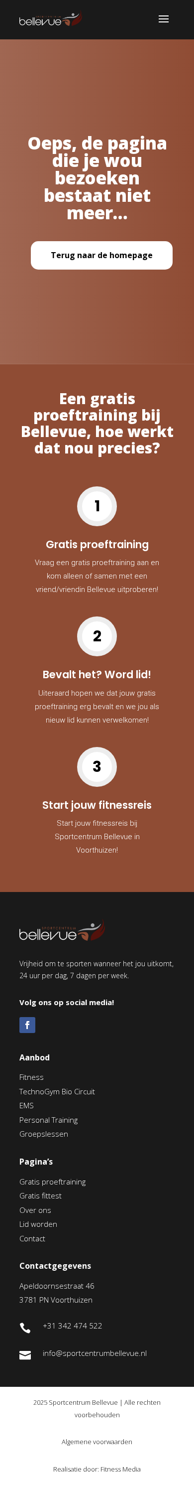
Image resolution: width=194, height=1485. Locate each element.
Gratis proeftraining (52, 1182)
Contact (32, 1238)
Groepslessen (43, 1134)
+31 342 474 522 (72, 1326)
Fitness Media (120, 1469)
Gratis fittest (40, 1195)
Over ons (35, 1210)
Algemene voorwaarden (97, 1441)
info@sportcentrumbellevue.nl (95, 1353)
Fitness (31, 1077)
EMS (26, 1105)
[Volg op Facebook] (27, 1025)
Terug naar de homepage (102, 255)
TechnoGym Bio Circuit (57, 1091)
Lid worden (38, 1224)
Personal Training (48, 1120)
